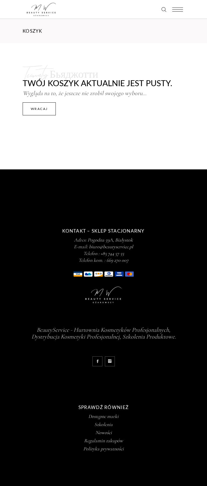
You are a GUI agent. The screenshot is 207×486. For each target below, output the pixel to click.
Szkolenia (103, 424)
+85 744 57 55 (112, 253)
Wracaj (39, 108)
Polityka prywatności (103, 449)
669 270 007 (117, 260)
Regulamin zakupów (103, 441)
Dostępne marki (103, 416)
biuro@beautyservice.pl (111, 247)
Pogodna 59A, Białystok (110, 240)
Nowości (103, 432)
